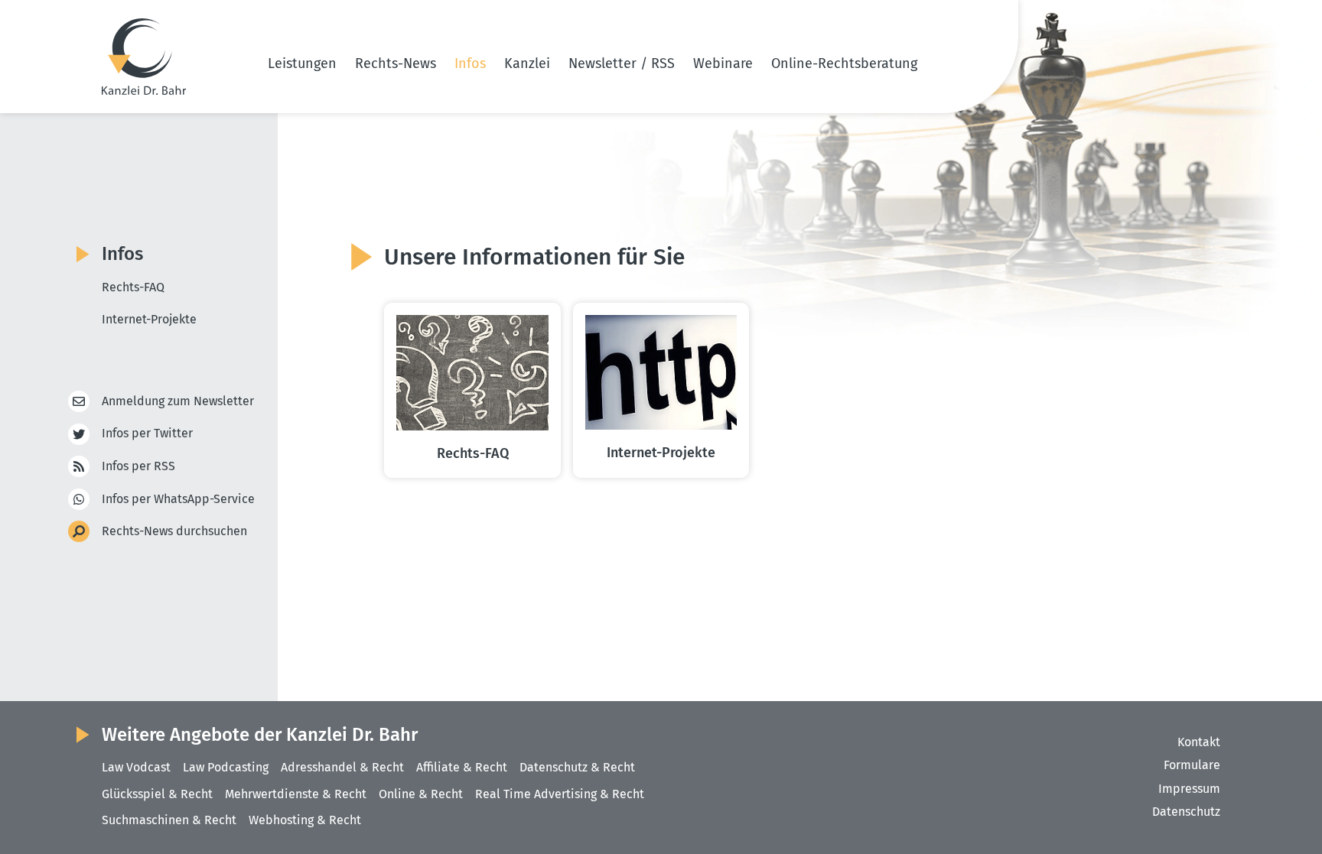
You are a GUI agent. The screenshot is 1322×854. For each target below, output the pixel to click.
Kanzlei (527, 63)
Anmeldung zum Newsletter (178, 401)
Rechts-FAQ (133, 287)
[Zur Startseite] (144, 56)
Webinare (723, 63)
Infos (470, 63)
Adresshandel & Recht (342, 767)
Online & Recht (421, 794)
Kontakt (1198, 742)
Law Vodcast (136, 767)
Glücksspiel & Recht (157, 794)
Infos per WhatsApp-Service (178, 499)
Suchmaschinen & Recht (169, 820)
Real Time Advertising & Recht (559, 794)
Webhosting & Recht (305, 820)
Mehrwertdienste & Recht (295, 794)
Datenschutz (1186, 811)
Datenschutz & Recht (577, 767)
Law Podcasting (226, 767)
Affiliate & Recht (461, 767)
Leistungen (302, 63)
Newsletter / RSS (621, 63)
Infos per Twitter (147, 433)
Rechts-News (395, 63)
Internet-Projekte (149, 319)
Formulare (1192, 765)
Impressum (1189, 788)
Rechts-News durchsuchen (174, 531)
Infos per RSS (138, 466)
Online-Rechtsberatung (844, 63)
